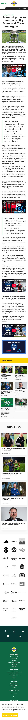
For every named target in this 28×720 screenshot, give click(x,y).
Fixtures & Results (14, 656)
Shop (14, 696)
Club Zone (14, 666)
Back (2, 8)
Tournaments (14, 658)
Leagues (14, 687)
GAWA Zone (14, 664)
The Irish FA (14, 693)
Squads (14, 660)
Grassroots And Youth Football (14, 672)
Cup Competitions (14, 685)
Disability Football (14, 674)
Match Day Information (14, 662)
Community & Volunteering (14, 675)
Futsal (14, 677)
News (14, 695)
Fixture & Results (14, 683)
